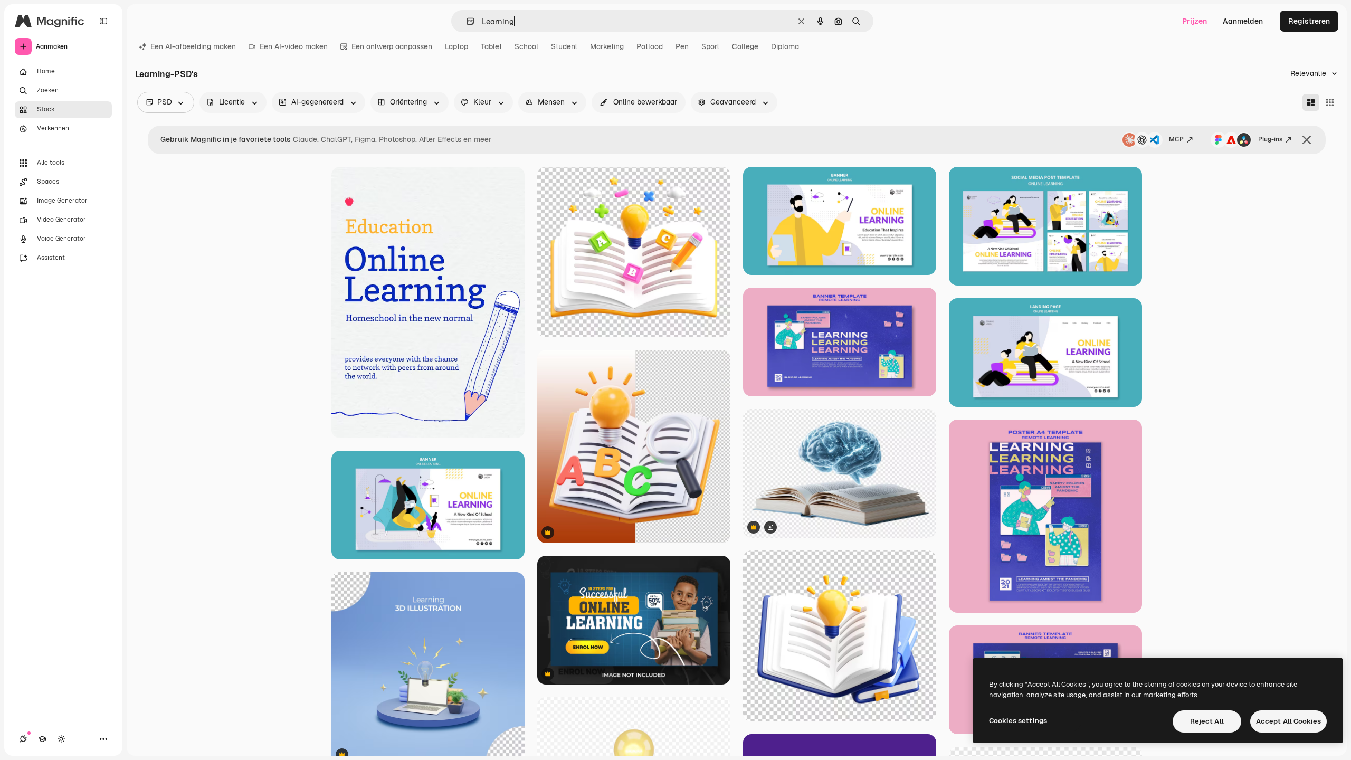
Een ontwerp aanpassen (391, 46)
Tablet (491, 46)
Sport (710, 46)
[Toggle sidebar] (103, 21)
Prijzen (1194, 21)
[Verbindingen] (23, 738)
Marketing (607, 46)
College (745, 46)
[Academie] (42, 738)
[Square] (1329, 102)
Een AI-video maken (294, 46)
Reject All (1207, 721)
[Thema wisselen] (61, 738)
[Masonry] (1310, 102)
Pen (682, 46)
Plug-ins (1270, 139)
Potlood (649, 46)
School (526, 46)
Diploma (785, 46)
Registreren (1309, 21)
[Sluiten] (1306, 140)
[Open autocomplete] (466, 21)
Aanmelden (1243, 21)
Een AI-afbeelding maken (193, 46)
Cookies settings (1018, 720)
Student (564, 46)
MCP (1176, 139)
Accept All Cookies (1288, 721)
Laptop (456, 46)
